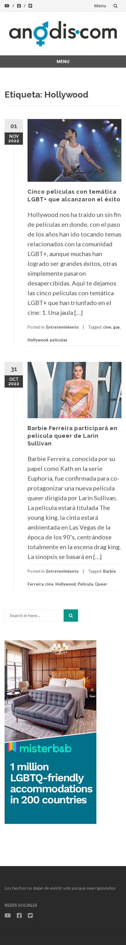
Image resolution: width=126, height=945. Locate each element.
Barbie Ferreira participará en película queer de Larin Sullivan (72, 436)
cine (107, 327)
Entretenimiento (62, 327)
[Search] (71, 615)
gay (116, 327)
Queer (101, 584)
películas (58, 339)
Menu (100, 6)
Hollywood (38, 339)
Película (85, 584)
